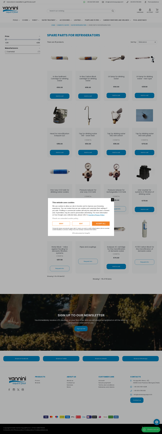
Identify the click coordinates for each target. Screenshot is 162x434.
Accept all (101, 223)
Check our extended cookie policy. (65, 218)
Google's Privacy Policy (96, 215)
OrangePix (87, 233)
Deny (61, 223)
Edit (81, 223)
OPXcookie (75, 233)
